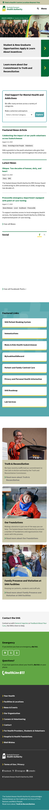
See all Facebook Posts (16, 289)
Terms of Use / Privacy (14, 764)
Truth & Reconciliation (25, 804)
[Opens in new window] (13, 771)
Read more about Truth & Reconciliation (18, 478)
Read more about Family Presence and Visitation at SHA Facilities (23, 594)
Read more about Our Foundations (22, 538)
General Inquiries (21, 623)
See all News (9, 224)
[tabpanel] (24, 265)
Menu (44, 8)
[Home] (12, 8)
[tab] (39, 234)
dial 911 (35, 646)
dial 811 (37, 665)
